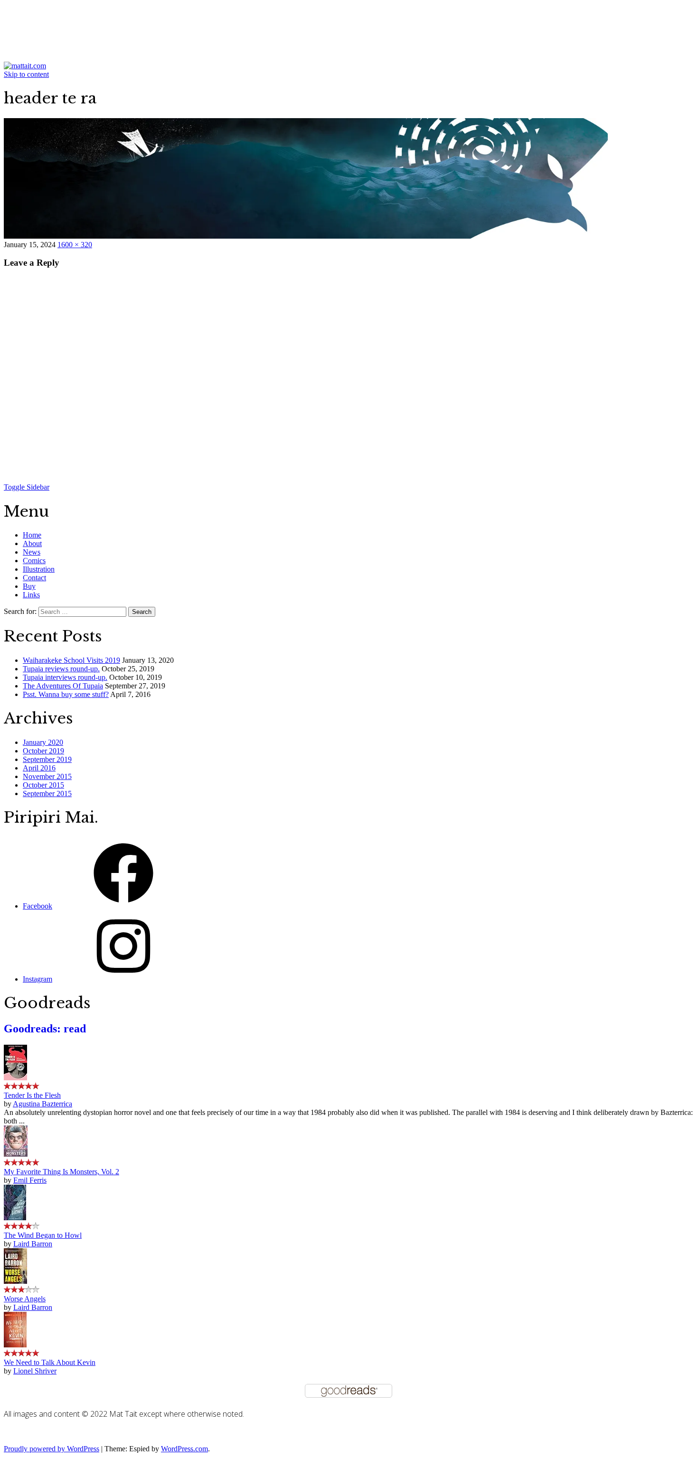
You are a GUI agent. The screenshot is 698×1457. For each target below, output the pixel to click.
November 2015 (47, 776)
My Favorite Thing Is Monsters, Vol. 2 (61, 1172)
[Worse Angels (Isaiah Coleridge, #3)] (15, 1281)
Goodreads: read (45, 1028)
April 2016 (39, 768)
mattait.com (50, 19)
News (31, 552)
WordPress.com (184, 1449)
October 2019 (43, 751)
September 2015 (47, 793)
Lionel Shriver (35, 1371)
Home (32, 535)
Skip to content (26, 74)
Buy (29, 586)
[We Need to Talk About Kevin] (15, 1345)
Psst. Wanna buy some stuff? (66, 694)
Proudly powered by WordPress (51, 1449)
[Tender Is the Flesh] (15, 1078)
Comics (34, 561)
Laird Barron (32, 1244)
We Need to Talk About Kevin (49, 1362)
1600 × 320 (74, 245)
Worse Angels (25, 1299)
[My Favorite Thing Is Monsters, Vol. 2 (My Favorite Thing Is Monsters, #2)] (16, 1154)
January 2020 (43, 742)
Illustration (39, 569)
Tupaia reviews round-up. (61, 669)
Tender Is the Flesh (32, 1095)
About (32, 543)
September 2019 (47, 759)
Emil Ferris (30, 1180)
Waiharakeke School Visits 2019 (71, 660)
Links (31, 595)
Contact (34, 578)
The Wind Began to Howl (43, 1235)
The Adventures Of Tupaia (63, 686)
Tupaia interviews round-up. (65, 677)
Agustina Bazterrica (42, 1104)
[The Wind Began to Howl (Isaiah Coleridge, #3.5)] (15, 1218)
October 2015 (43, 785)
